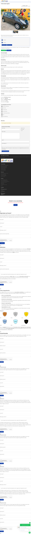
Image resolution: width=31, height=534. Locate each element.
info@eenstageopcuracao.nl (4, 189)
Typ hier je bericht (2, 352)
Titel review (3, 128)
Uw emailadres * (4, 143)
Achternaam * (2, 223)
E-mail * (1, 226)
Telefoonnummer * (3, 345)
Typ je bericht (2, 386)
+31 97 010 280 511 (3, 191)
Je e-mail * (1, 349)
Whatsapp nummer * (3, 416)
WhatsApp (3, 50)
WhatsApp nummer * (3, 230)
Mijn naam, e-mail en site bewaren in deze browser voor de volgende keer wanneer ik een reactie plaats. (15, 148)
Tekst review (3, 131)
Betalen (15, 204)
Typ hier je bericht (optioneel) (4, 233)
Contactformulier (9, 50)
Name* (3, 140)
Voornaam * (2, 219)
